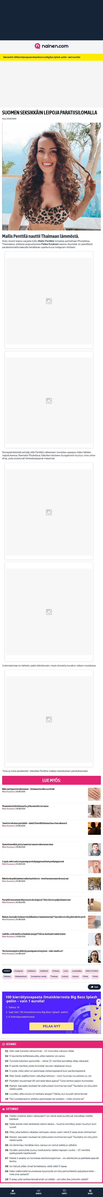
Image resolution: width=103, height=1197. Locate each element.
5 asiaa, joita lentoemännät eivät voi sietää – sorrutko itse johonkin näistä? (48, 1179)
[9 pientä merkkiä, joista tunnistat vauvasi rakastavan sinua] (94, 849)
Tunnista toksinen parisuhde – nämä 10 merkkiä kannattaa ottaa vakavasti (34, 823)
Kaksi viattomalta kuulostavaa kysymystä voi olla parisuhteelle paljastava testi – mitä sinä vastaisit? (52, 1173)
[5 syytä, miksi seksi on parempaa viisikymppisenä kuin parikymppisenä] (94, 866)
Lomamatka (77, 971)
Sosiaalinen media (38, 976)
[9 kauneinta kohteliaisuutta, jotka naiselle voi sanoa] (94, 811)
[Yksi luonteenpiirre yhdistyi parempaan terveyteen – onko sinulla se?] (94, 956)
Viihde (85, 976)
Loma (65, 971)
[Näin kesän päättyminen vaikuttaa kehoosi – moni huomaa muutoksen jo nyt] (94, 883)
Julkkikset (31, 971)
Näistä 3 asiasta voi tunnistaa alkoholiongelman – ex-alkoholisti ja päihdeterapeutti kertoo (54, 1160)
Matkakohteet (21, 976)
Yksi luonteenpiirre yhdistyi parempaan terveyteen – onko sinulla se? (32, 951)
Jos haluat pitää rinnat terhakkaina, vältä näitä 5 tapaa (38, 1166)
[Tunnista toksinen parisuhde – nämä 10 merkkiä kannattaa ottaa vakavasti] (94, 828)
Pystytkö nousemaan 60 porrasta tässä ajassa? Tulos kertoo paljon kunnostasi (36, 899)
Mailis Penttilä (92, 971)
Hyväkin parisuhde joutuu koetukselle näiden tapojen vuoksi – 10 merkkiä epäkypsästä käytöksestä (49, 1151)
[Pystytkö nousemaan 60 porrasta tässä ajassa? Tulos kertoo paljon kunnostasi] (94, 905)
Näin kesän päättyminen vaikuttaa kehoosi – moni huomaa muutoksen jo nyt (35, 878)
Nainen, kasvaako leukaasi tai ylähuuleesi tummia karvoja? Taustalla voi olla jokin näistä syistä (43, 916)
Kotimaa (55, 971)
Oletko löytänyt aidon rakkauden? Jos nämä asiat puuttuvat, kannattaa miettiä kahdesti (51, 1117)
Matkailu (7, 976)
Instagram (18, 971)
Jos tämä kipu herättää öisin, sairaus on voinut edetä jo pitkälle (43, 1145)
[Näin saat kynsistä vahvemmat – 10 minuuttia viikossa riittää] (94, 794)
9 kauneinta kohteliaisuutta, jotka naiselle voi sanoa (25, 806)
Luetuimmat (12, 1109)
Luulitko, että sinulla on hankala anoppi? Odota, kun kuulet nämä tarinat (34, 934)
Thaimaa (54, 976)
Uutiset (65, 976)
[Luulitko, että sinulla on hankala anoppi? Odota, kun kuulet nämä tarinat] (94, 939)
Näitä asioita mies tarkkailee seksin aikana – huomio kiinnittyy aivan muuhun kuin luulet (52, 1125)
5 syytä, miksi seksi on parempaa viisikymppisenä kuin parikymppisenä (33, 861)
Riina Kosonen (8, 791)
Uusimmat (11, 1044)
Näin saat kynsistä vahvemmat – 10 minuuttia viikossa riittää (28, 789)
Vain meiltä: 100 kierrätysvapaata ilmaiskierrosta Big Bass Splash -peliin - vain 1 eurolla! (41, 57)
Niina (4, 119)
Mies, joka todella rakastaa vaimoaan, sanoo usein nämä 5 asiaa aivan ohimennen (52, 1132)
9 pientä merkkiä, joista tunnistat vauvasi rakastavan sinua (27, 844)
